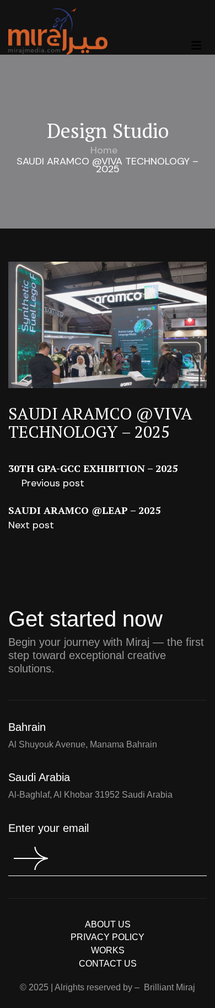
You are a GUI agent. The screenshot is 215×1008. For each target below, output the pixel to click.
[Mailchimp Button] (23, 858)
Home (103, 150)
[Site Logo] (58, 30)
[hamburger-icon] (196, 45)
